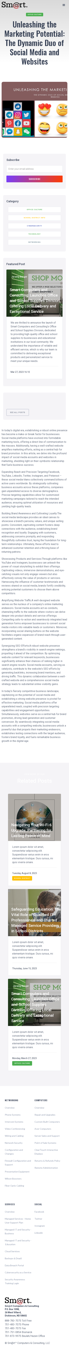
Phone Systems (13, 1114)
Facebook (39, 1211)
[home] (13, 5)
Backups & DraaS (13, 1258)
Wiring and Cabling (14, 1135)
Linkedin (38, 1232)
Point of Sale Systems (45, 1142)
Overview (10, 1107)
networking (34, 242)
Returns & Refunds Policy (47, 1160)
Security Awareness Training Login (15, 1281)
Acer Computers (42, 1128)
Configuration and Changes (14, 1151)
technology (34, 234)
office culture (35, 14)
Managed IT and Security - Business (18, 1231)
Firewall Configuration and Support (18, 1162)
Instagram (39, 1225)
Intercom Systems (14, 1121)
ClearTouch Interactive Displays (46, 1151)
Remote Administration (46, 1167)
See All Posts (17, 412)
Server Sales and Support (47, 1135)
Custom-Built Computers (47, 1121)
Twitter (38, 1218)
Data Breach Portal (14, 1265)
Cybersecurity (34, 226)
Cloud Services (12, 1251)
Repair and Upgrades (44, 1114)
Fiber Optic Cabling (14, 1185)
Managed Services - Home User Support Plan (18, 1220)
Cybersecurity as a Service (18, 1272)
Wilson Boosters (13, 1178)
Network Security (13, 1142)
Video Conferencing (15, 1128)
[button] (64, 5)
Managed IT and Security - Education (18, 1242)
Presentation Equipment (17, 1171)
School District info (34, 218)
